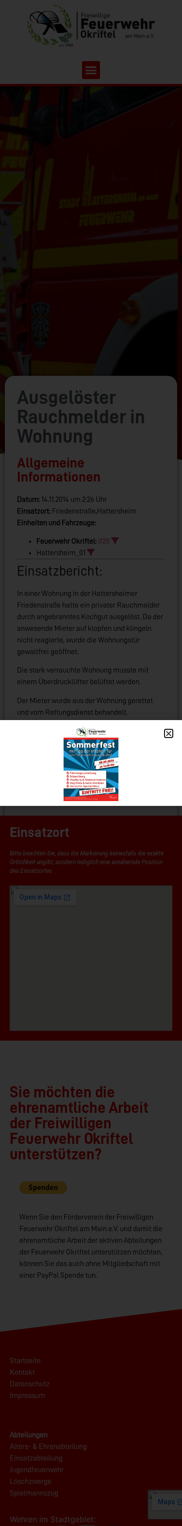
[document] (91, 763)
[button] (168, 733)
